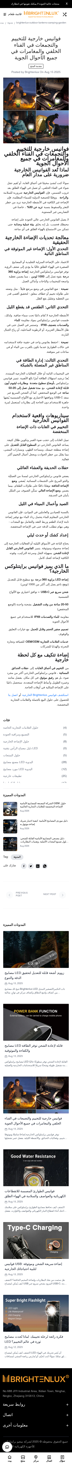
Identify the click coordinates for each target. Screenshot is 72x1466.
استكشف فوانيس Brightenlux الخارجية (45, 695)
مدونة (10, 23)
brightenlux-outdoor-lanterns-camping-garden (41, 23)
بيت (2, 23)
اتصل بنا (13, 695)
